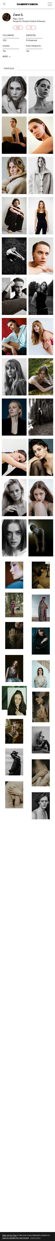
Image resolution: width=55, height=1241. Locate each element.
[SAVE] (31, 27)
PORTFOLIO (9, 68)
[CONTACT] (18, 27)
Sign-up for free (9, 1235)
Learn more (35, 1238)
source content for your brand (15, 1238)
